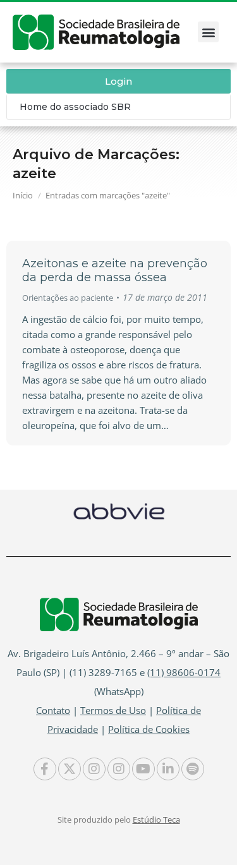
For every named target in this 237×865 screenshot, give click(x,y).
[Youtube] (143, 769)
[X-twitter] (69, 769)
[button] (208, 31)
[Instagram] (94, 769)
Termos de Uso (113, 710)
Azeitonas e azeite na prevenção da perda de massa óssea (114, 270)
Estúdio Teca (156, 819)
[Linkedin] (168, 769)
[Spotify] (192, 769)
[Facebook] (44, 769)
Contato (53, 710)
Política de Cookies (149, 729)
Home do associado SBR (75, 106)
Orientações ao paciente (67, 297)
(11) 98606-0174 (184, 672)
